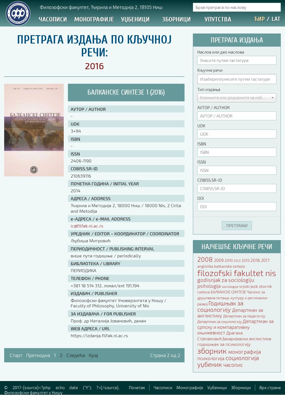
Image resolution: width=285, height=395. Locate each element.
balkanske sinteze (229, 266)
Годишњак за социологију (220, 306)
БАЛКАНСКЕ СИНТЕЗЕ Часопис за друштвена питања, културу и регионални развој (232, 298)
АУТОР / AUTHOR (213, 107)
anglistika (205, 266)
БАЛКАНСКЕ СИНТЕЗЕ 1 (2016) (126, 92)
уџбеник (210, 364)
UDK (201, 125)
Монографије (94, 19)
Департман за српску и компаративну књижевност (235, 326)
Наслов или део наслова (220, 51)
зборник (212, 350)
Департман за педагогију (244, 316)
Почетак (137, 387)
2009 (219, 260)
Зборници (176, 19)
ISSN (201, 161)
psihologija (209, 286)
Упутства (218, 19)
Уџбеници (135, 19)
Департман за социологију (220, 321)
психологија (211, 358)
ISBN (201, 143)
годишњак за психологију (223, 344)
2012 (238, 260)
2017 (265, 260)
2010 (229, 260)
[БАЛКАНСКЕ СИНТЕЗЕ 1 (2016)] (34, 174)
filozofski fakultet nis (236, 273)
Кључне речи (210, 70)
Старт (16, 355)
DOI (200, 198)
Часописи (53, 19)
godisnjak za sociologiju (225, 280)
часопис (233, 365)
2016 (255, 260)
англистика (260, 338)
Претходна (38, 355)
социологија (242, 357)
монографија (244, 352)
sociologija (230, 286)
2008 (205, 259)
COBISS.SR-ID (209, 180)
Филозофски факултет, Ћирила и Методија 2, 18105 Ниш (101, 7)
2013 (246, 260)
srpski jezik (249, 286)
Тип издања (208, 89)
